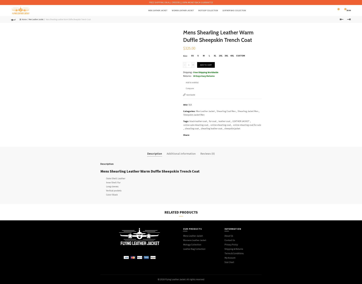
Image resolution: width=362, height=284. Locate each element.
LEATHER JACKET (240, 121)
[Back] (13, 19)
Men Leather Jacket (157, 10)
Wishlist (338, 9)
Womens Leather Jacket (194, 240)
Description (154, 153)
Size (185, 56)
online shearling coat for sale (247, 124)
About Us (229, 235)
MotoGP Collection (208, 10)
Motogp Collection (192, 244)
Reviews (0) (207, 153)
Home (24, 19)
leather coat (224, 121)
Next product (348, 19)
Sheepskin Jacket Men (193, 114)
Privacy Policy (231, 244)
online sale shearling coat (195, 124)
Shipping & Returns (234, 249)
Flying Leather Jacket (175, 279)
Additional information (181, 153)
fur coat (212, 121)
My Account (230, 257)
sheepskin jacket (232, 128)
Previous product (341, 19)
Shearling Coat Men (226, 111)
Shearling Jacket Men (248, 111)
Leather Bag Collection (234, 10)
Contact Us (230, 240)
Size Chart (229, 262)
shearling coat (192, 128)
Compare (190, 88)
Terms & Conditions (234, 253)
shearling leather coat (211, 128)
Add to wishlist (192, 82)
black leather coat (198, 121)
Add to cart (206, 65)
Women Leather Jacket (183, 10)
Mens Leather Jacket (193, 235)
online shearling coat (220, 124)
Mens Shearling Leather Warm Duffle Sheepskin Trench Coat (150, 171)
